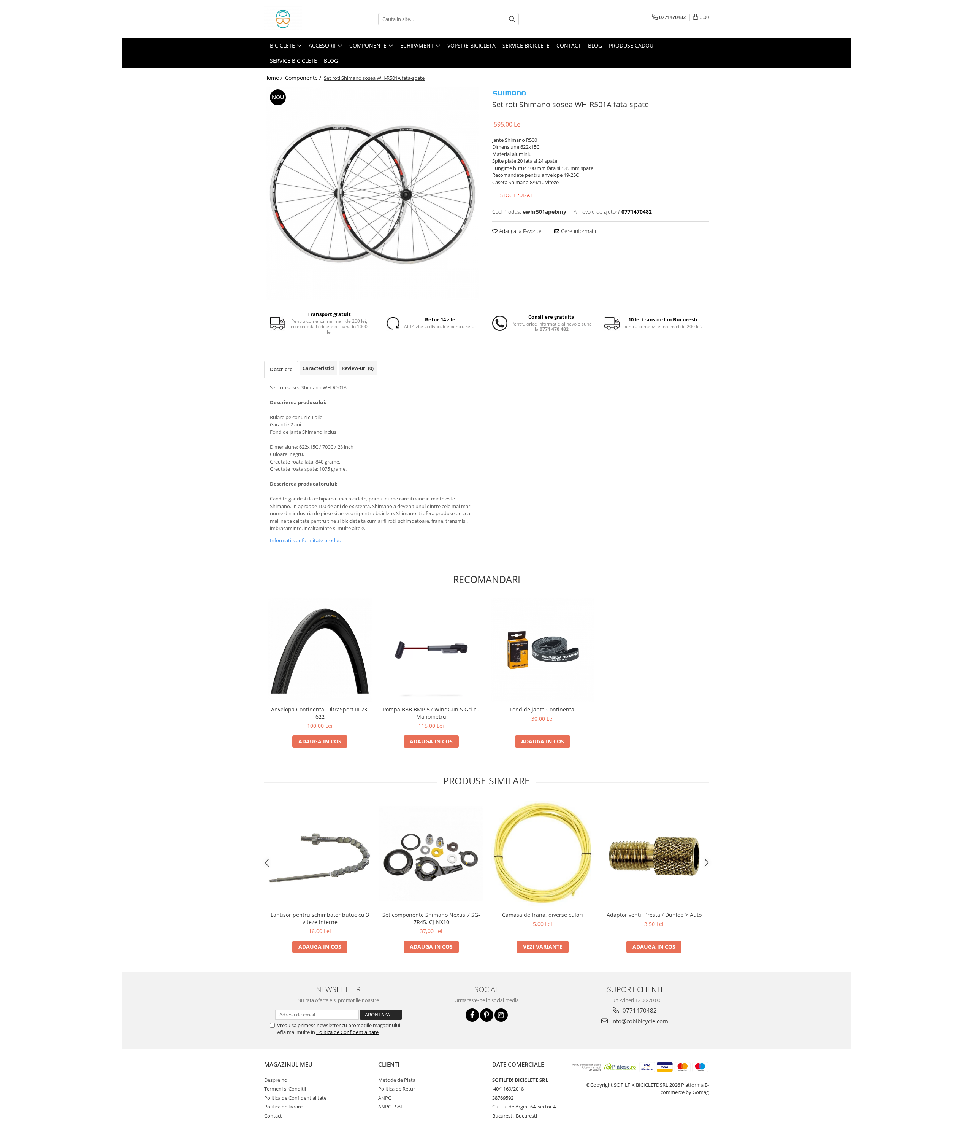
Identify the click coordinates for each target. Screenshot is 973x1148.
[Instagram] (501, 1015)
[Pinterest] (486, 1015)
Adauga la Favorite (520, 231)
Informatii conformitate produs (305, 540)
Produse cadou (631, 45)
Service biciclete (526, 45)
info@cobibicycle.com (639, 1021)
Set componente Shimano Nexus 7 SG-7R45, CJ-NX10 (431, 918)
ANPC (384, 1097)
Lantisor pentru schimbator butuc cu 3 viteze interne (320, 918)
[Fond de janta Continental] (542, 650)
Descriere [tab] (281, 369)
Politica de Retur (396, 1088)
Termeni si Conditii (285, 1088)
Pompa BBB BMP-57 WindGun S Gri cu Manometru (431, 713)
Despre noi (276, 1080)
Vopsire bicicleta (471, 45)
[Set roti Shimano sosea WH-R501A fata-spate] (372, 193)
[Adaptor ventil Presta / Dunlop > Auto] (654, 853)
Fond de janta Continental (543, 709)
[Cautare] (512, 19)
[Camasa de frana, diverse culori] (542, 853)
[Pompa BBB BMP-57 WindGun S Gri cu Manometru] (431, 650)
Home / (274, 77)
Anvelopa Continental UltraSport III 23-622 (320, 713)
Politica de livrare (283, 1106)
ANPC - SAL (390, 1106)
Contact (568, 45)
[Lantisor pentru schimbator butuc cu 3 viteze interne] (320, 853)
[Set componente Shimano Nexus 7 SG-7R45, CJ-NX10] (431, 853)
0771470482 (639, 1010)
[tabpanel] (372, 193)
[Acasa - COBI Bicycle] (302, 19)
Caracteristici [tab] (318, 368)
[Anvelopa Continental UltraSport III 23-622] (320, 650)
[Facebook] (472, 1015)
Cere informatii (577, 231)
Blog (595, 45)
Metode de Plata (396, 1080)
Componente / (304, 77)
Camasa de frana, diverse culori (542, 914)
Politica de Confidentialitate (347, 1032)
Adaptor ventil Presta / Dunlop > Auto (654, 914)
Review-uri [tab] (358, 368)
